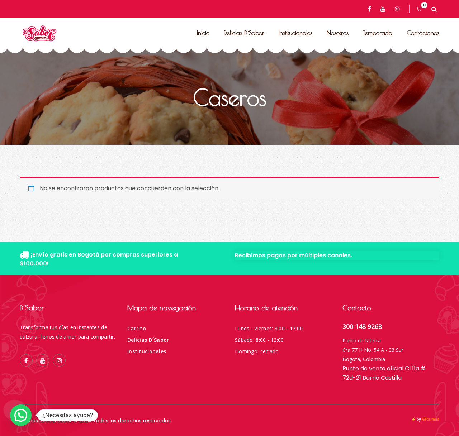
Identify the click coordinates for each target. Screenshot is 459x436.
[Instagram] (398, 9)
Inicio (203, 33)
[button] (21, 415)
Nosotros (338, 33)
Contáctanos (423, 33)
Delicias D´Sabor (244, 33)
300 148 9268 (362, 326)
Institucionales (295, 33)
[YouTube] (384, 9)
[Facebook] (371, 9)
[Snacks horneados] (39, 33)
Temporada (377, 33)
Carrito (136, 328)
